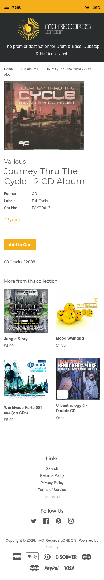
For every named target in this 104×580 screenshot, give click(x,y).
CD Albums (29, 69)
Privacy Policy (52, 482)
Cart (95, 7)
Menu (16, 7)
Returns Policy (52, 475)
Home (8, 69)
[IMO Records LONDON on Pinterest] (58, 521)
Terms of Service (52, 489)
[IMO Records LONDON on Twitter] (34, 521)
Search (52, 468)
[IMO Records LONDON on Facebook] (46, 521)
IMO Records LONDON (56, 540)
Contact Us (52, 496)
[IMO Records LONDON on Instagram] (71, 521)
